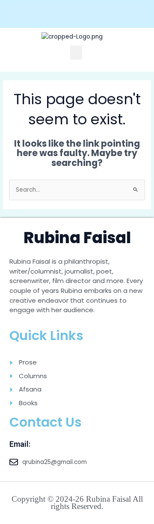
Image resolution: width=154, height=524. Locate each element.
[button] (76, 52)
